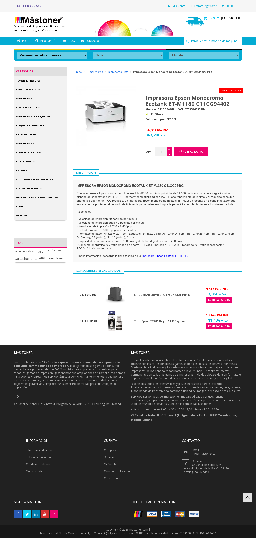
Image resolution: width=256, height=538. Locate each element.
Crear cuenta (112, 478)
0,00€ (230, 6)
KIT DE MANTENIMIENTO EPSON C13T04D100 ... (163, 295)
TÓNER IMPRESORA (28, 80)
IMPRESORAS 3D (26, 143)
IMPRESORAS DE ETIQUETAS (33, 116)
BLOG (71, 41)
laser (41, 251)
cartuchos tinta (26, 259)
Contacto (92, 41)
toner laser (55, 258)
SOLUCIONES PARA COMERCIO (34, 179)
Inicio (25, 41)
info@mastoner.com (205, 453)
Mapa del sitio (35, 471)
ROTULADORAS (25, 161)
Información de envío (39, 450)
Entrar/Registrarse (205, 6)
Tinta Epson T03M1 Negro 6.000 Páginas (159, 321)
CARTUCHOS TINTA (28, 89)
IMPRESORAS (24, 98)
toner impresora (54, 250)
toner (42, 257)
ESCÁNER (21, 170)
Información (48, 41)
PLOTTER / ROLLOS (28, 107)
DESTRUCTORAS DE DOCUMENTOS (37, 197)
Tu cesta (214, 18)
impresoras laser (25, 251)
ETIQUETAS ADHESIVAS (30, 125)
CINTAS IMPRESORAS (29, 188)
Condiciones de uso (38, 464)
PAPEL (20, 206)
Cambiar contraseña (117, 471)
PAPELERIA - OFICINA (28, 152)
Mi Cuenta (178, 6)
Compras (110, 450)
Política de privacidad (39, 457)
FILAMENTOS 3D (26, 134)
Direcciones (111, 457)
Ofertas (21, 215)
